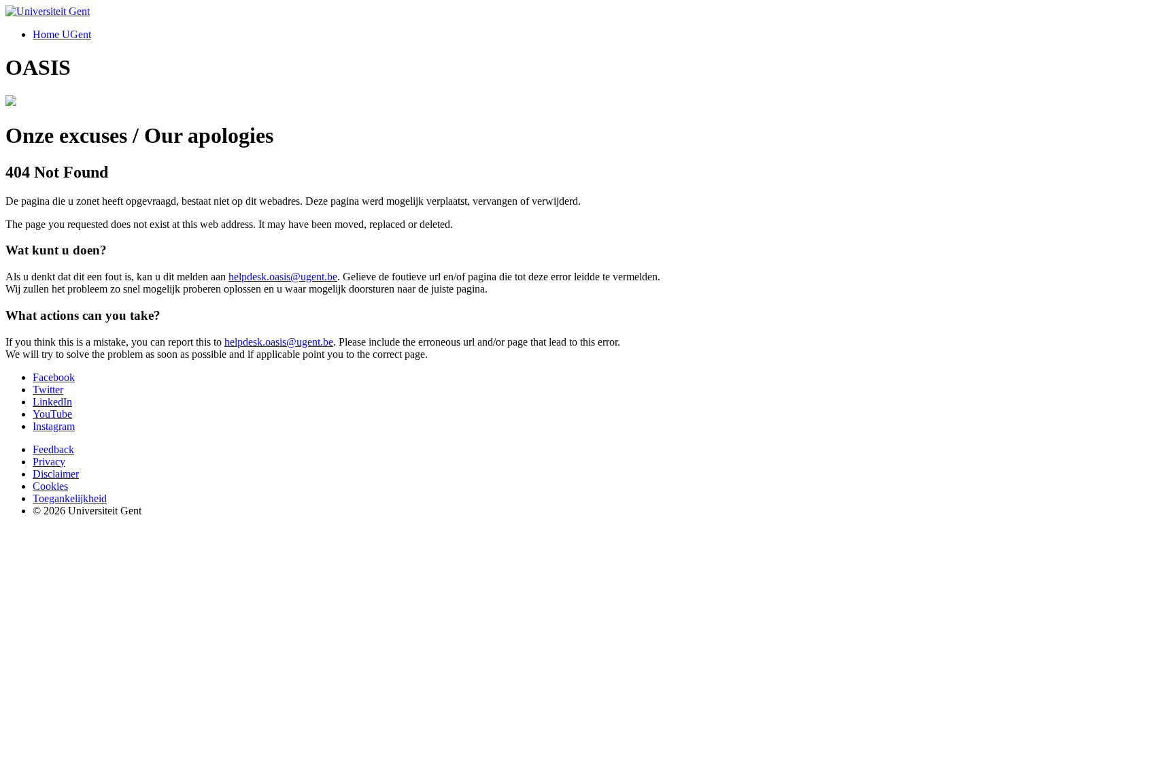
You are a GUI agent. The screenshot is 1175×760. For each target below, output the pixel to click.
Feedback (53, 449)
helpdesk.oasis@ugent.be (282, 276)
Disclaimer (56, 474)
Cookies (50, 486)
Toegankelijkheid (70, 498)
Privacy (49, 461)
